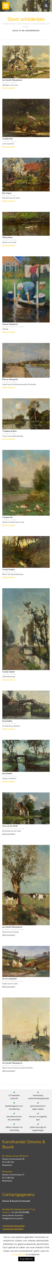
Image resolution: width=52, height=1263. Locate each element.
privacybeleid (18, 1254)
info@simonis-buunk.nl (12, 1218)
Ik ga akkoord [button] (26, 1258)
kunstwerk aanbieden (13, 1229)
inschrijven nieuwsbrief (14, 1225)
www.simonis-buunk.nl (12, 1215)
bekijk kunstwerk (8, 88)
